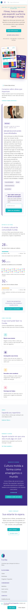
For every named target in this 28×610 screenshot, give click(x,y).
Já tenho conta (14, 533)
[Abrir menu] (4, 2)
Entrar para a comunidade (13, 308)
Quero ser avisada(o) (14, 210)
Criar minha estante (13, 30)
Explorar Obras (6, 420)
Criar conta (12, 607)
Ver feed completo (6, 446)
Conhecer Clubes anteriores (9, 100)
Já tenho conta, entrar (13, 35)
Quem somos (4, 589)
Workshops (4, 576)
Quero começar (13, 529)
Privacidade (4, 592)
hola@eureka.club (5, 599)
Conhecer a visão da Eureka (13, 497)
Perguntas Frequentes (6, 579)
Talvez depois (21, 607)
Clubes (3, 573)
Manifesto (3, 586)
